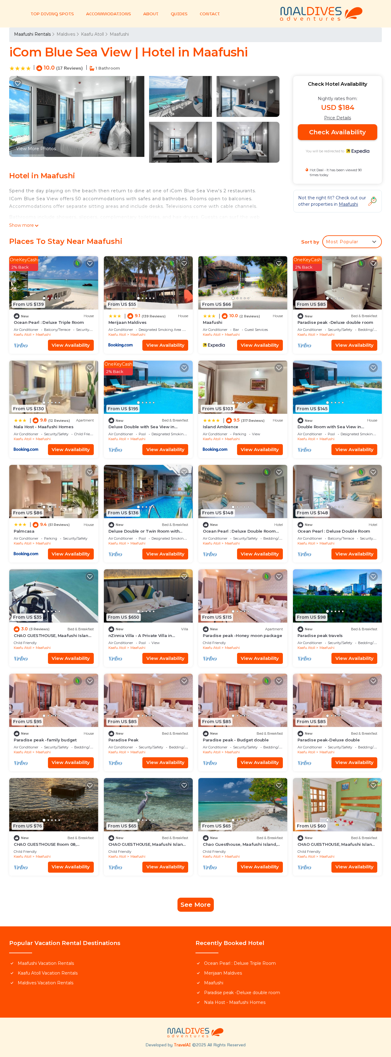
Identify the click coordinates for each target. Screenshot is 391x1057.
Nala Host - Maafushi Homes (43, 426)
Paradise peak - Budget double (236, 739)
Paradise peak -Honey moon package (242, 635)
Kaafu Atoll (92, 34)
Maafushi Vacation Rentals (46, 963)
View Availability (71, 345)
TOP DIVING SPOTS (52, 13)
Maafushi (119, 34)
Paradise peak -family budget (45, 739)
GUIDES (179, 13)
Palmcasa (24, 531)
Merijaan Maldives (127, 322)
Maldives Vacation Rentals (45, 983)
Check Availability (337, 132)
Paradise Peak (123, 739)
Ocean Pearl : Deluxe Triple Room (49, 322)
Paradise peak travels (320, 635)
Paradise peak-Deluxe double (329, 739)
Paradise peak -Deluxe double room (335, 322)
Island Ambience (220, 426)
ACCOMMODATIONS (108, 13)
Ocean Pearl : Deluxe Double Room (334, 531)
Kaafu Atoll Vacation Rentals (48, 973)
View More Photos (36, 148)
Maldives (66, 34)
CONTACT (210, 13)
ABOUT (151, 13)
